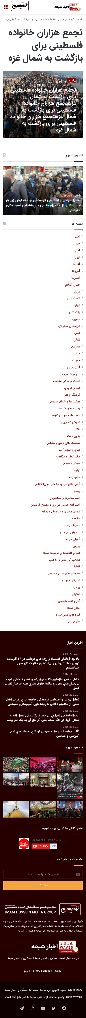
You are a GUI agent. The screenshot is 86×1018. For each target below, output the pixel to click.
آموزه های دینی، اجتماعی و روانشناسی (57, 484)
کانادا (77, 566)
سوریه (76, 319)
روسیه (76, 587)
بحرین (75, 346)
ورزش (76, 546)
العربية (58, 971)
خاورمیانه (74, 477)
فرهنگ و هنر (72, 394)
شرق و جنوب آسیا (69, 449)
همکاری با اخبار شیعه (19, 958)
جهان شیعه (73, 608)
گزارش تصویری (70, 422)
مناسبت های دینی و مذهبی (63, 443)
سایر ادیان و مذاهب (68, 456)
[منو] (5, 9)
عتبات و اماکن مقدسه (66, 381)
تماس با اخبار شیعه (46, 958)
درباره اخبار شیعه (69, 958)
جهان (76, 243)
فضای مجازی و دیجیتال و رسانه (61, 511)
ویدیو (77, 491)
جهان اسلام (72, 284)
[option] (43, 190)
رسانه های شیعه (69, 408)
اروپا (77, 257)
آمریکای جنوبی (71, 580)
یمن (77, 333)
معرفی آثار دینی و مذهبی (64, 559)
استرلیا (75, 278)
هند (78, 429)
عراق (77, 291)
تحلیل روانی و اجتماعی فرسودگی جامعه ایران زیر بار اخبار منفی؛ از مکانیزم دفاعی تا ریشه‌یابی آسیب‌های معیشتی (43, 205)
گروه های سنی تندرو (68, 614)
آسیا (77, 250)
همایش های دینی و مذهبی (63, 573)
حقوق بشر (74, 621)
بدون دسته (73, 436)
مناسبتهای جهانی (70, 532)
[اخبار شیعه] (65, 7)
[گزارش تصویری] (70, 786)
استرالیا (76, 594)
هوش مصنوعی (71, 463)
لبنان (77, 339)
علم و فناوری (72, 388)
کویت (76, 360)
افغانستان (73, 298)
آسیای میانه (73, 539)
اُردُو (26, 971)
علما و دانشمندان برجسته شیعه (61, 553)
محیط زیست (72, 525)
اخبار (77, 236)
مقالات (76, 518)
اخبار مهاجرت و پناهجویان (64, 498)
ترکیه (77, 470)
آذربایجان (73, 367)
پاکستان (74, 312)
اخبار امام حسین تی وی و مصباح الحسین (55, 504)
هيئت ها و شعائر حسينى (64, 401)
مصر (77, 353)
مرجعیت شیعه (71, 374)
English (47, 971)
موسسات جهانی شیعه (66, 415)
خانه (77, 19)
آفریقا (76, 264)
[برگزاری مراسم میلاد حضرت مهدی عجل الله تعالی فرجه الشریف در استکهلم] (43, 764)
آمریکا (76, 271)
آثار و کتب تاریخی (69, 601)
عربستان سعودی (69, 326)
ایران (76, 305)
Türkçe (35, 971)
